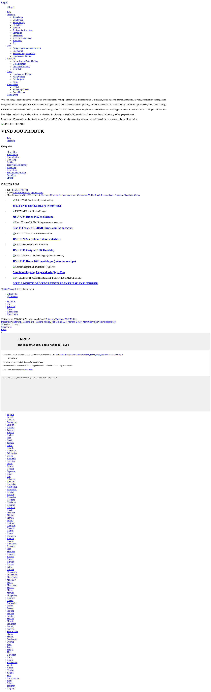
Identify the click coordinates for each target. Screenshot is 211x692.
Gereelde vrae (19, 92)
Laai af (16, 87)
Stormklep (17, 40)
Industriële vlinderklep (11, 322)
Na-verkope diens (21, 89)
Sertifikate (17, 69)
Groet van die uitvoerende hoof (27, 48)
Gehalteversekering (21, 66)
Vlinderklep (18, 20)
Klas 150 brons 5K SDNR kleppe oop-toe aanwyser (43, 227)
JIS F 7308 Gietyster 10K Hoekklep (33, 250)
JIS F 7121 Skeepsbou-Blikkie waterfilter (37, 238)
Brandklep (17, 33)
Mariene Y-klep (75, 322)
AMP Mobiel (71, 319)
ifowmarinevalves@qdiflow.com (28, 192)
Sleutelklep (18, 17)
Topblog (59, 319)
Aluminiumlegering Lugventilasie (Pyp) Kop (39, 272)
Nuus (9, 71)
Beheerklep (18, 35)
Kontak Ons (12, 95)
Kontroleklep (19, 22)
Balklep (16, 27)
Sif (14, 43)
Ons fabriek (18, 51)
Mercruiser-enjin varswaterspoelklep (99, 322)
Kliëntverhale (19, 77)
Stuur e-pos (6, 327)
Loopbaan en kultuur (22, 56)
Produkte (11, 14)
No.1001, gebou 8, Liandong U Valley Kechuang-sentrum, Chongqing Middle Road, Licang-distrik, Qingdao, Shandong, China (81, 195)
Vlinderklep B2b (59, 322)
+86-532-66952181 (19, 190)
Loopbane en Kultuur (22, 74)
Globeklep (17, 25)
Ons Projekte (18, 79)
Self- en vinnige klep (22, 38)
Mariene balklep (43, 322)
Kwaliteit (11, 58)
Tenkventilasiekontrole (23, 30)
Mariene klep (28, 322)
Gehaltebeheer (19, 64)
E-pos (3, 329)
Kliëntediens (12, 84)
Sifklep (10, 178)
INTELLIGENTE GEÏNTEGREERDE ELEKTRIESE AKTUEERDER (55, 283)
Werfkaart (48, 319)
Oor (8, 45)
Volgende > (13, 289)
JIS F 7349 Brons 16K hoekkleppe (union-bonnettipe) (44, 261)
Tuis (9, 12)
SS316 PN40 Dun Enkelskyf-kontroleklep (37, 205)
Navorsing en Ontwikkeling (25, 61)
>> (20, 289)
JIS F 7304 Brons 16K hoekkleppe (33, 216)
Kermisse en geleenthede (24, 53)
